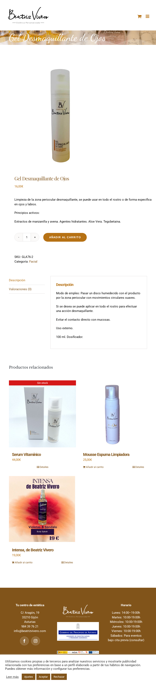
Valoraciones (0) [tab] (20, 289)
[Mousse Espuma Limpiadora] (113, 413)
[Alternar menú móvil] (148, 16)
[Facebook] (24, 640)
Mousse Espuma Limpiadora (106, 454)
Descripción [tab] (17, 280)
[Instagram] (35, 640)
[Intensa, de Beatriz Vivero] (42, 509)
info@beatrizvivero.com (30, 631)
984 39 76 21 (29, 626)
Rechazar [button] (59, 676)
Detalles (44, 467)
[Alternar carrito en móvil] (140, 16)
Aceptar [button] (43, 676)
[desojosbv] (78, 114)
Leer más (12, 677)
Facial (33, 261)
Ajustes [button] (28, 676)
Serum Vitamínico (26, 454)
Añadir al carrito (65, 237)
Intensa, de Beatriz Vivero (32, 550)
